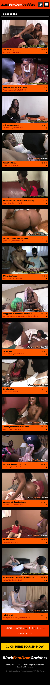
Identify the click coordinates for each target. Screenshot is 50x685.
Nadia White (7, 580)
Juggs (5, 542)
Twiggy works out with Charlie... (16, 87)
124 (44, 165)
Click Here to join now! (25, 646)
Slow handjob (8, 389)
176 (44, 241)
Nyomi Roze (7, 278)
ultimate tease (9, 540)
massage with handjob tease (14, 502)
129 (44, 90)
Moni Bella (6, 52)
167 (44, 316)
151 (44, 542)
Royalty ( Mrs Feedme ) (10, 617)
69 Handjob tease (10, 276)
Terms (7, 665)
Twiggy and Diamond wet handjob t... (18, 314)
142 (44, 580)
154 (44, 128)
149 (44, 467)
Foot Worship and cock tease (14, 464)
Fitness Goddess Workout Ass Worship (18, 200)
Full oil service (9, 615)
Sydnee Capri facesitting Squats (16, 238)
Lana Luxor (6, 467)
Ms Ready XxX (7, 128)
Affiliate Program (29, 665)
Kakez (5, 165)
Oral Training (8, 50)
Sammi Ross (7, 203)
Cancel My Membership (25, 667)
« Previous (18, 628)
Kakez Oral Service (10, 163)
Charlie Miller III (16, 52)
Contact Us (40, 665)
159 (44, 278)
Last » (29, 633)
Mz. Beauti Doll (8, 354)
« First (8, 628)
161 (44, 618)
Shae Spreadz (7, 429)
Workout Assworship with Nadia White (18, 578)
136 (44, 52)
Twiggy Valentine (8, 90)
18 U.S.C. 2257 (16, 665)
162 (44, 203)
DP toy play (7, 351)
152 (44, 429)
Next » (21, 633)
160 (44, 392)
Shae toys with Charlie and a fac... (16, 427)
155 (44, 354)
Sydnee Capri (7, 241)
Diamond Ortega (8, 316)
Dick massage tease (11, 125)
